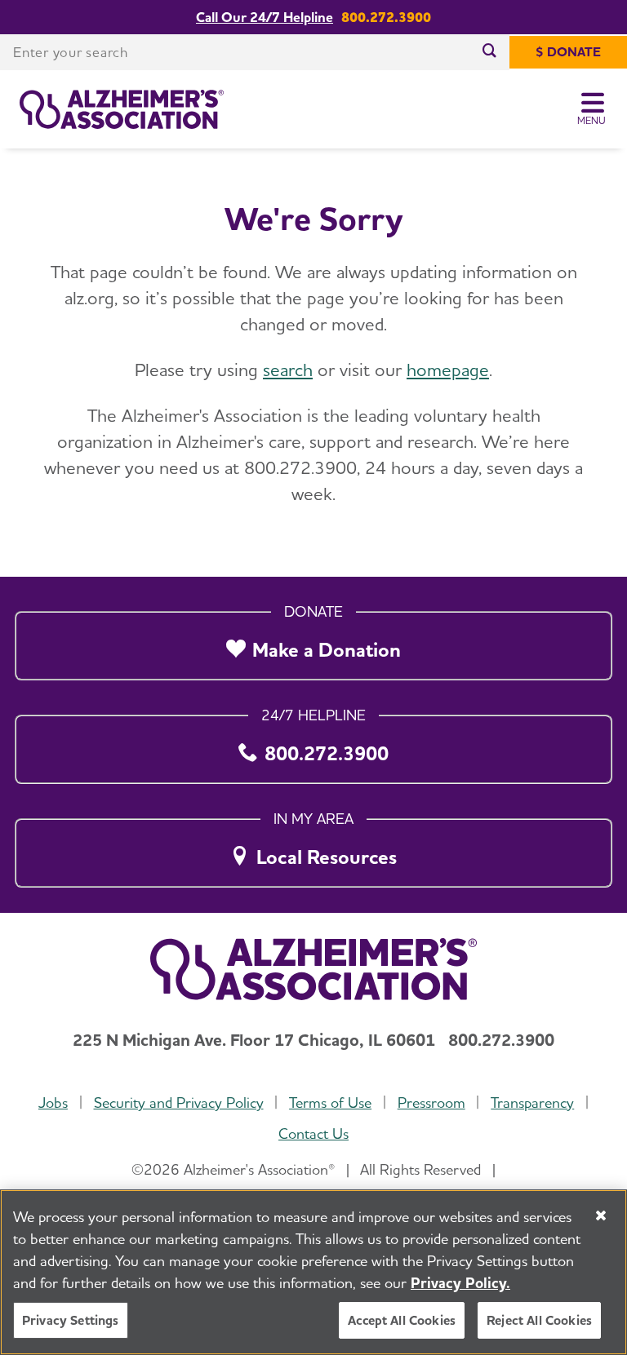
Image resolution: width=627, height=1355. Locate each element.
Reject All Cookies (539, 1320)
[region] (313, 1272)
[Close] (601, 1215)
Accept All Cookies (402, 1320)
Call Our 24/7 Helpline (264, 17)
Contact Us (313, 1133)
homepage (448, 369)
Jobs (53, 1102)
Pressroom (431, 1102)
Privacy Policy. (460, 1282)
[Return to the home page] (122, 109)
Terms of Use (330, 1102)
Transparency (532, 1102)
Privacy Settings (70, 1320)
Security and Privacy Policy (179, 1102)
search (288, 369)
